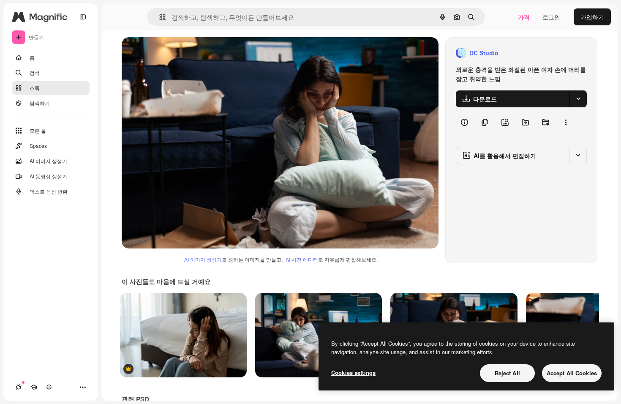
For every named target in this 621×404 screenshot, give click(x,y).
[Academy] (34, 387)
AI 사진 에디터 (302, 259)
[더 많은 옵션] (565, 122)
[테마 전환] (49, 387)
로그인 (551, 17)
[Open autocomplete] (159, 17)
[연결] (18, 387)
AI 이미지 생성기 (203, 259)
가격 (524, 17)
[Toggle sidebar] (83, 17)
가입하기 (592, 17)
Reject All (507, 373)
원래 (170, 53)
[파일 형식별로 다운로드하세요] (578, 98)
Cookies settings (353, 373)
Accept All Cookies (572, 373)
